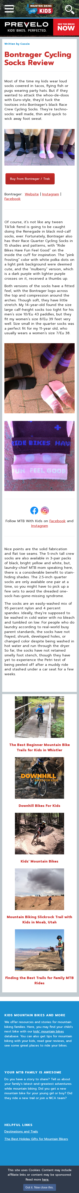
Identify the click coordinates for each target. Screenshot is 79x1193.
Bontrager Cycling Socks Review (37, 58)
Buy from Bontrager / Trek (30, 179)
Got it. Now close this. (39, 1187)
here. (45, 1179)
